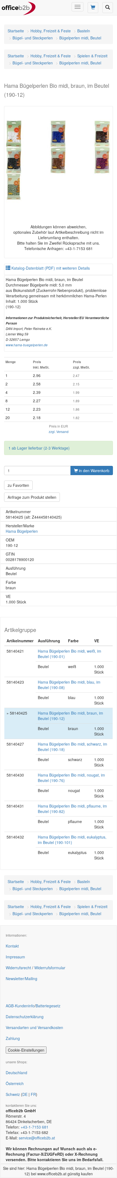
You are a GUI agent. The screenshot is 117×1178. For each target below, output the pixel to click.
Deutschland (16, 1072)
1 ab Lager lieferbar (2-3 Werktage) (39, 448)
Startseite (16, 30)
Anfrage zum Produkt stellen (32, 497)
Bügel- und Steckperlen (33, 37)
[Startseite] (18, 7)
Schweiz (13, 1094)
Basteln (83, 30)
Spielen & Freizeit (92, 55)
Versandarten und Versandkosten (34, 1027)
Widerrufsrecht (18, 967)
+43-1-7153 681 (34, 1127)
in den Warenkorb (93, 470)
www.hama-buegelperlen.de (27, 345)
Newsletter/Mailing (21, 978)
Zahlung (13, 1038)
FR (33, 1094)
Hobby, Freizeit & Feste (50, 30)
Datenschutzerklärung (25, 1016)
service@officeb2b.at (37, 1137)
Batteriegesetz (48, 1005)
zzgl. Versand (59, 431)
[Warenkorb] (93, 7)
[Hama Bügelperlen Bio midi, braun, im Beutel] (58, 160)
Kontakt (12, 946)
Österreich (15, 1083)
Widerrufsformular (49, 967)
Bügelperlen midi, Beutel (80, 37)
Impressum (15, 956)
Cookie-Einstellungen (26, 1050)
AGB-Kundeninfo (20, 1005)
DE (24, 1094)
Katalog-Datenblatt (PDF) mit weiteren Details (50, 268)
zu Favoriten (18, 485)
